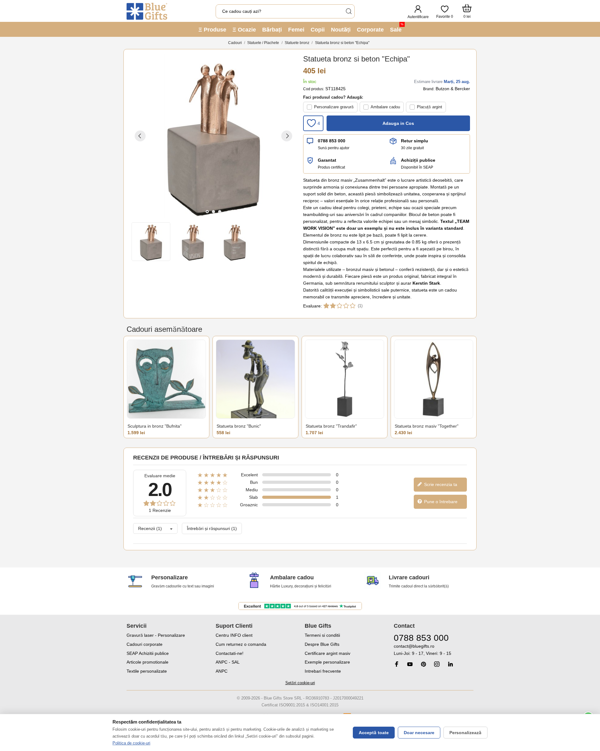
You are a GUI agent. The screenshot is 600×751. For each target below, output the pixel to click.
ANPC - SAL (228, 662)
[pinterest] (423, 664)
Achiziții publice (418, 160)
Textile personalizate (147, 671)
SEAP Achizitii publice (148, 653)
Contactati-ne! (229, 653)
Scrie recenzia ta (440, 484)
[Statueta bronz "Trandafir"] (344, 379)
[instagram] (437, 664)
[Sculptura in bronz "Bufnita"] (166, 379)
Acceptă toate (374, 732)
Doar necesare (419, 732)
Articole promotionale (147, 662)
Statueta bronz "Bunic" (239, 426)
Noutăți (341, 30)
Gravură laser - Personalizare (156, 635)
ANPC (222, 671)
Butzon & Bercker (453, 88)
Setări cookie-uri (300, 682)
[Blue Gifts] (147, 11)
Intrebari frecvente (323, 671)
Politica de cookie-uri (131, 743)
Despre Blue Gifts (322, 644)
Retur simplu (414, 140)
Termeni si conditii (322, 635)
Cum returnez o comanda (241, 644)
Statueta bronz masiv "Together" (426, 426)
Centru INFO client (234, 635)
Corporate (370, 30)
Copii (318, 30)
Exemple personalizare (327, 662)
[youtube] (410, 664)
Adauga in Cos (398, 123)
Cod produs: (313, 89)
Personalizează (465, 732)
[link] (433, 650)
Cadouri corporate (144, 644)
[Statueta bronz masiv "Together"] (433, 379)
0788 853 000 (331, 140)
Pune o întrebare (440, 501)
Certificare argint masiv (327, 653)
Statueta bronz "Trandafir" (331, 426)
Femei (296, 30)
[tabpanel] (213, 136)
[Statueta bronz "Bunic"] (255, 379)
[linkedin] (450, 664)
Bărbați (272, 30)
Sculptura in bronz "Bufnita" (155, 426)
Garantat (327, 160)
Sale (396, 27)
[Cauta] (348, 11)
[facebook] (396, 664)
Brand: (428, 89)
